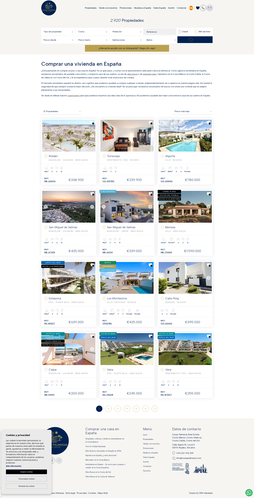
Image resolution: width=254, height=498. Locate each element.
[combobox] (58, 31)
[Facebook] (52, 460)
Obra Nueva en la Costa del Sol (98, 472)
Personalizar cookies (27, 479)
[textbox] (58, 31)
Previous (44, 136)
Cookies (92, 493)
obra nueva (132, 74)
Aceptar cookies (26, 472)
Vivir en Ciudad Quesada (95, 446)
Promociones (126, 8)
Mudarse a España (142, 8)
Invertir (171, 8)
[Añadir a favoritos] (92, 122)
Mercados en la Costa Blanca (97, 460)
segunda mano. (150, 74)
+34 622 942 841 (185, 453)
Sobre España (159, 8)
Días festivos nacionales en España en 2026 (103, 451)
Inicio (145, 435)
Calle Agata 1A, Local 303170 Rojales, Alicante (183, 446)
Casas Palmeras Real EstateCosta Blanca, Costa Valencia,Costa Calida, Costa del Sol (187, 437)
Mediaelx (208, 493)
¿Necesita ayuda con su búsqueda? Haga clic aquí (127, 48)
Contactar (181, 8)
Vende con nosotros (108, 8)
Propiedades (91, 8)
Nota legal (70, 493)
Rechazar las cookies (27, 486)
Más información (13, 466)
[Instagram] (59, 460)
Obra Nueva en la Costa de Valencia (100, 477)
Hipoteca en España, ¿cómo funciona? (101, 455)
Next (92, 136)
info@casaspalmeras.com (188, 458)
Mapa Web (103, 493)
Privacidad (82, 493)
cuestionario (74, 95)
